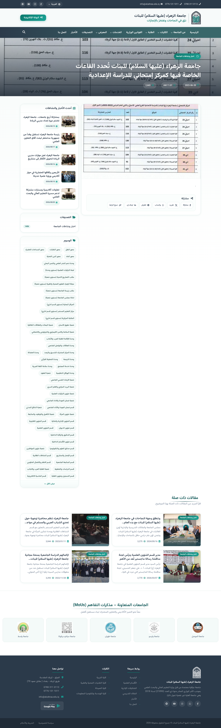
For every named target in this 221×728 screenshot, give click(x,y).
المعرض (102, 32)
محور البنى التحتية (54, 256)
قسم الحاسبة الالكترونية (36, 476)
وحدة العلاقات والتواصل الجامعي (61, 345)
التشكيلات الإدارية (129, 688)
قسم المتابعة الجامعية (65, 462)
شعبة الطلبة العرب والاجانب (38, 469)
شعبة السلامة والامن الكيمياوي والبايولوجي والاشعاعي (53, 332)
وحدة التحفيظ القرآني (49, 359)
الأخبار (74, 32)
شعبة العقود (46, 373)
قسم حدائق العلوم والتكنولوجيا (62, 448)
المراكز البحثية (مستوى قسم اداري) (60, 304)
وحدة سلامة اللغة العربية (42, 366)
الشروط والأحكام (27, 723)
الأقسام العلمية (130, 683)
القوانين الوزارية (134, 32)
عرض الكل (51, 483)
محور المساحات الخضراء (34, 249)
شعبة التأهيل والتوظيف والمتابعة (41, 414)
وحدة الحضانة (33, 352)
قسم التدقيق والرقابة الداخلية (62, 435)
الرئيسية (194, 32)
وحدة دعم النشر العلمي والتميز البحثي (59, 263)
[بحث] (24, 32)
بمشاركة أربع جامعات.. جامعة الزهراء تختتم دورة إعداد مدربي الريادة (41, 119)
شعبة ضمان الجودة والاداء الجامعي (60, 400)
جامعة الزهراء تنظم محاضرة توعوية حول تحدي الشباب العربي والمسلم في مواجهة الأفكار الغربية (46, 522)
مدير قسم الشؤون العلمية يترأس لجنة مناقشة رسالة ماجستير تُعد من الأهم (139, 557)
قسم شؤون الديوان (66, 428)
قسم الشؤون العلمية (45, 428)
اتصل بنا (62, 32)
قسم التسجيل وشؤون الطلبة (63, 476)
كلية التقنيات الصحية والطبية (93, 683)
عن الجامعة (179, 32)
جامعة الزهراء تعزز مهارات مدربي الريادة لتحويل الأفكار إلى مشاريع (43, 157)
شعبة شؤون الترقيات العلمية (63, 393)
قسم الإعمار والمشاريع (65, 455)
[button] (54, 4)
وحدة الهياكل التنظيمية (65, 373)
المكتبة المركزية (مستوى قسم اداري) (60, 318)
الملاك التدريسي (130, 693)
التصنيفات (87, 32)
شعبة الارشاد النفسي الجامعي (62, 380)
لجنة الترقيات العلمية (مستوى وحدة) (59, 270)
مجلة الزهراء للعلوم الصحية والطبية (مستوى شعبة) (54, 284)
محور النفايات (55, 249)
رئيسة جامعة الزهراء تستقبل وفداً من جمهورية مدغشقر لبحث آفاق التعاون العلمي (41, 138)
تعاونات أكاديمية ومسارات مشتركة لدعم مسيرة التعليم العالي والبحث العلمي (42, 193)
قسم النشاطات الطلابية (42, 455)
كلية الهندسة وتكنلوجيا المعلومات (91, 693)
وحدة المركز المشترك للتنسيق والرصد (59, 352)
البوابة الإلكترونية (32, 17)
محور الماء (70, 256)
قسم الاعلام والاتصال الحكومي (39, 462)
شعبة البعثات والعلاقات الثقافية (40, 325)
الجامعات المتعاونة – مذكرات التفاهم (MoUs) (110, 605)
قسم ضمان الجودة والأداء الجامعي (60, 407)
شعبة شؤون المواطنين (35, 448)
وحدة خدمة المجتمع (66, 366)
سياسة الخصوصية (46, 723)
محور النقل (70, 249)
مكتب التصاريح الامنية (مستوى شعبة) (59, 277)
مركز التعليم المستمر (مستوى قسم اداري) (57, 311)
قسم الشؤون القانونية (37, 421)
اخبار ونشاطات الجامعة (65, 226)
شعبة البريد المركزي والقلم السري (60, 387)
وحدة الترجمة (68, 359)
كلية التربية (101, 677)
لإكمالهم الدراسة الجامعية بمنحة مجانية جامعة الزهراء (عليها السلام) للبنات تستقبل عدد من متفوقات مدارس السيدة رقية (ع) (47, 561)
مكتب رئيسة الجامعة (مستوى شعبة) (60, 290)
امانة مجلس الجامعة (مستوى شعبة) (59, 297)
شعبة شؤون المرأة (67, 414)
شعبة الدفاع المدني (34, 407)
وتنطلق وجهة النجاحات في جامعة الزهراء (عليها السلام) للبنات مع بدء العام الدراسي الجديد (138, 522)
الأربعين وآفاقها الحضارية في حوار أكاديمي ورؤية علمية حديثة (43, 174)
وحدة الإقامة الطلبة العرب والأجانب (60, 338)
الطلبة (151, 32)
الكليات (164, 32)
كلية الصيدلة (100, 688)
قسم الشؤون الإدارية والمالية (63, 421)
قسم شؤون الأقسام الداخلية (63, 441)
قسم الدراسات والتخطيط (64, 469)
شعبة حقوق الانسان (66, 325)
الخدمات (117, 32)
